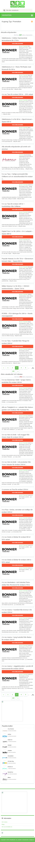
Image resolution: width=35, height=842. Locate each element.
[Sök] (4, 10)
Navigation (6, 15)
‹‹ (3, 368)
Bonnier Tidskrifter (23, 46)
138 (13, 371)
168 (13, 698)
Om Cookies (4, 822)
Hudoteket (21, 155)
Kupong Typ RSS (32, 22)
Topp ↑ (32, 368)
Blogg (3, 824)
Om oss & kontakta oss (7, 826)
